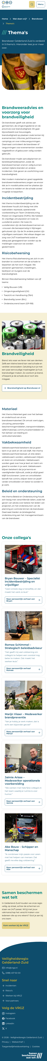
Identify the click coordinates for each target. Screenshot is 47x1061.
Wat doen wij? (20, 19)
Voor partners (12, 1001)
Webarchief (17, 1042)
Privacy (5, 1042)
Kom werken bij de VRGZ (15, 925)
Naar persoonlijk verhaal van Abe (20, 868)
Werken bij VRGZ (14, 996)
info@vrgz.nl (11, 968)
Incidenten (11, 985)
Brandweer (37, 19)
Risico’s (9, 990)
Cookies (36, 1046)
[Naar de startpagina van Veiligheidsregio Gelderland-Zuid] (7, 4)
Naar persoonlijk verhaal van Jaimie (20, 802)
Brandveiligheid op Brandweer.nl (23, 388)
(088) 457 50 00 (13, 973)
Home (5, 19)
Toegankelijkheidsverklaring (15, 1046)
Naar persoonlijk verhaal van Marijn (20, 732)
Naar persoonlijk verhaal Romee (18, 669)
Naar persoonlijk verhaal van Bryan (20, 600)
